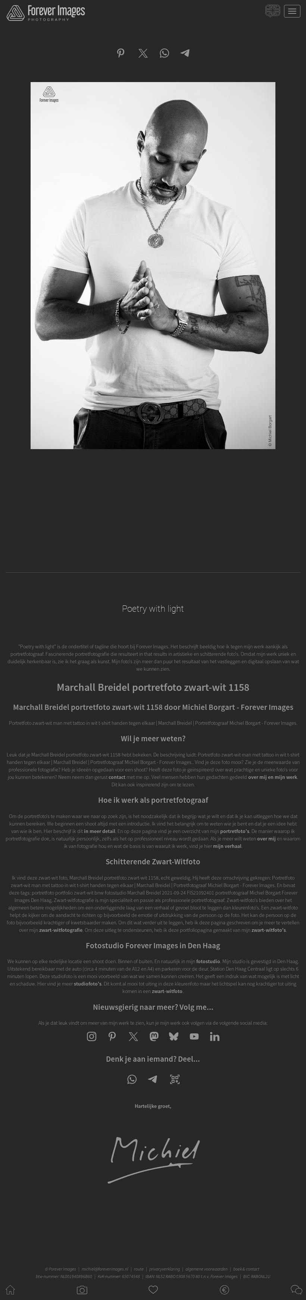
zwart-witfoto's (269, 930)
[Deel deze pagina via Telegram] (153, 1086)
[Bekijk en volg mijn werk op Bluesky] (173, 1043)
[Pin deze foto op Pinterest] (120, 59)
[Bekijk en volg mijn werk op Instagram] (91, 1043)
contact (117, 777)
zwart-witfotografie (60, 930)
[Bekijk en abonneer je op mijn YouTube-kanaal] (194, 1043)
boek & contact (246, 1269)
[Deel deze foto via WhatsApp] (164, 59)
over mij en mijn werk (272, 777)
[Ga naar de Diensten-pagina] (224, 1296)
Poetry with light (153, 609)
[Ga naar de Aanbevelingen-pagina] (153, 1296)
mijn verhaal (227, 846)
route (138, 1269)
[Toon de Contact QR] (175, 1086)
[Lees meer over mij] (153, 1183)
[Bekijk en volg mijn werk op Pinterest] (112, 1043)
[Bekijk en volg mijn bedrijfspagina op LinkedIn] (214, 1043)
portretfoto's (234, 831)
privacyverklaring (164, 1269)
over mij (266, 838)
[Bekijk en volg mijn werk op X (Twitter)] (132, 1043)
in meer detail (99, 831)
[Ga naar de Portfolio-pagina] (81, 1296)
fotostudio (208, 961)
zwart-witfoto (167, 991)
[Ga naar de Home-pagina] (10, 1296)
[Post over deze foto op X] (142, 59)
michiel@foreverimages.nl (105, 1269)
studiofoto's (88, 983)
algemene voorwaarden (206, 1269)
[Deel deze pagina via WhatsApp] (131, 1086)
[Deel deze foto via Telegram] (185, 59)
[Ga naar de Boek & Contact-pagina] (295, 1296)
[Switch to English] (273, 13)
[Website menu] (292, 11)
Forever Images (63, 1269)
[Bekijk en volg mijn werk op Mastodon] (153, 1043)
